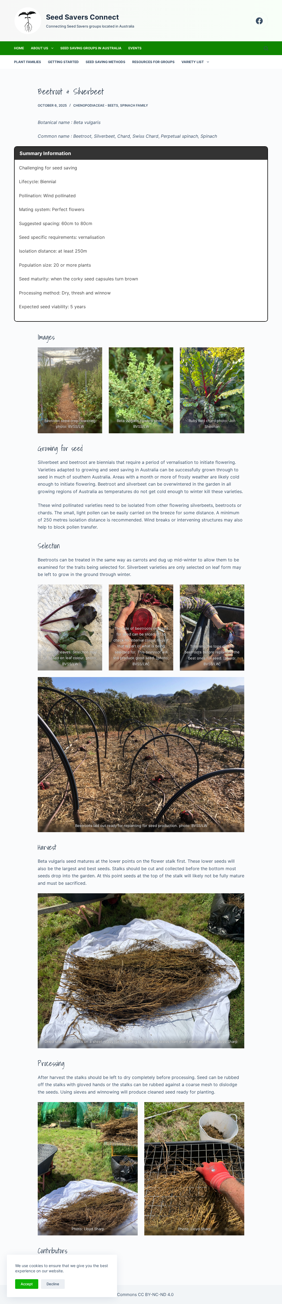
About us (39, 48)
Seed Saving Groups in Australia (90, 48)
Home (19, 48)
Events (135, 48)
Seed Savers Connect (82, 17)
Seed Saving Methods (105, 62)
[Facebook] (259, 20)
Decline (53, 1284)
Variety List (192, 62)
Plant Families (27, 62)
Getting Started (63, 62)
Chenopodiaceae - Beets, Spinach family (110, 105)
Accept (27, 1284)
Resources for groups (153, 62)
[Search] (266, 48)
